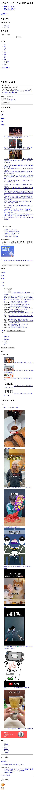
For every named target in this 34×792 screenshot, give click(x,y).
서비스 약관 (19, 769)
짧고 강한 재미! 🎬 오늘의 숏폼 (9, 407)
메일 (5, 44)
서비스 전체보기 (5, 775)
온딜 (5, 48)
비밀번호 (4, 89)
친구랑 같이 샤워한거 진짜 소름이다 (19, 304)
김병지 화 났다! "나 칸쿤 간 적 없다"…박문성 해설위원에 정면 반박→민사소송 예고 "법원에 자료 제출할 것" (18, 176)
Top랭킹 (3, 272)
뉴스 (5, 46)
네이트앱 (6, 25)
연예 (2, 121)
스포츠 (2, 118)
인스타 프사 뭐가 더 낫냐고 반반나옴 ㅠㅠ (21, 307)
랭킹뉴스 (3, 124)
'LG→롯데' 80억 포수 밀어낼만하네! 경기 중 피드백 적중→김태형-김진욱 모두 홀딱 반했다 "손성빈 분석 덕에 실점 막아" (18, 198)
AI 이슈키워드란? (5, 239)
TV (5, 51)
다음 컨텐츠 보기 (21, 330)
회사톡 (2, 285)
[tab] (18, 335)
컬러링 (6, 749)
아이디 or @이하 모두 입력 (9, 87)
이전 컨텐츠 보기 (11, 330)
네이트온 (6, 27)
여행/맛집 (6, 336)
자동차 (6, 62)
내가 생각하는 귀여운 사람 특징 (18, 327)
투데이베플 (7, 260)
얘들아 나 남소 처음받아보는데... (18, 319)
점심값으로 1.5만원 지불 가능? (17, 302)
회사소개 (6, 769)
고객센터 (16, 770)
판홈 (2, 330)
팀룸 (5, 59)
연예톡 (2, 282)
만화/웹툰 (6, 339)
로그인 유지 (8, 91)
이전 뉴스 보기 (17, 265)
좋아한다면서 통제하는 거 (16, 326)
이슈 (6, 752)
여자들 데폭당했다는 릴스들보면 (18, 324)
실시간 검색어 (5, 68)
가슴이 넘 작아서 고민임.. (16, 311)
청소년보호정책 (8, 770)
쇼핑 (5, 57)
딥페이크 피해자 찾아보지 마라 (18, 309)
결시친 (2, 275)
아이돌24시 (13, 260)
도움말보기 (12, 99)
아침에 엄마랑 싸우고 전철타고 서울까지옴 (21, 321)
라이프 (6, 341)
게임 (5, 56)
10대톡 (2, 279)
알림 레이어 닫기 (5, 102)
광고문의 (12, 769)
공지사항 (4, 761)
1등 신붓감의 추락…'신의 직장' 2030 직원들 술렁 (17, 209)
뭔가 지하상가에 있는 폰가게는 (18, 306)
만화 (5, 52)
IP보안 (16, 91)
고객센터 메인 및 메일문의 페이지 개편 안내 (13, 764)
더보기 (6, 64)
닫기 (5, 244)
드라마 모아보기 (21, 260)
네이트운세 (7, 747)
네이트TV (6, 745)
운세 (5, 54)
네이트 (4, 14)
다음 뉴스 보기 (25, 265)
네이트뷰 (6, 61)
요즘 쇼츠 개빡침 (14, 322)
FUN (5, 338)
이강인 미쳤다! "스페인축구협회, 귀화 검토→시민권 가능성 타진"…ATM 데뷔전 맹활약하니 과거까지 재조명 (18, 193)
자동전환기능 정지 (8, 265)
